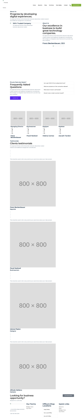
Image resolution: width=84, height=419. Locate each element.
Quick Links (64, 404)
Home (34, 5)
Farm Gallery (59, 5)
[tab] (58, 83)
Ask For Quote (76, 5)
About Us (40, 5)
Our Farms (51, 5)
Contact (66, 5)
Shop (45, 5)
